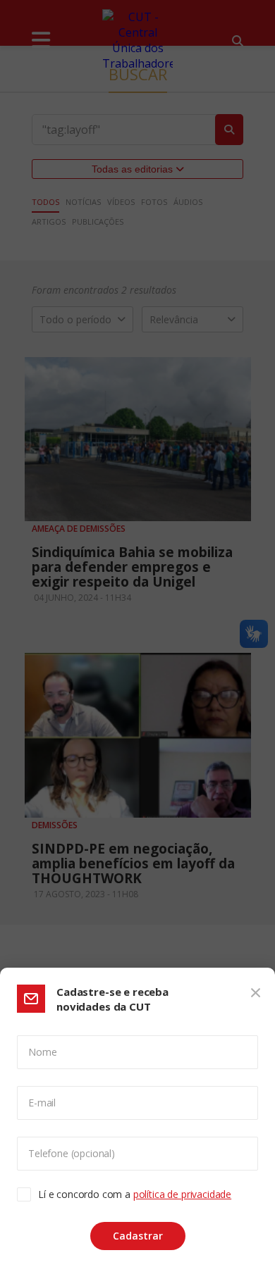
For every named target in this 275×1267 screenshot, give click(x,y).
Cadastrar (138, 1235)
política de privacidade (182, 1194)
